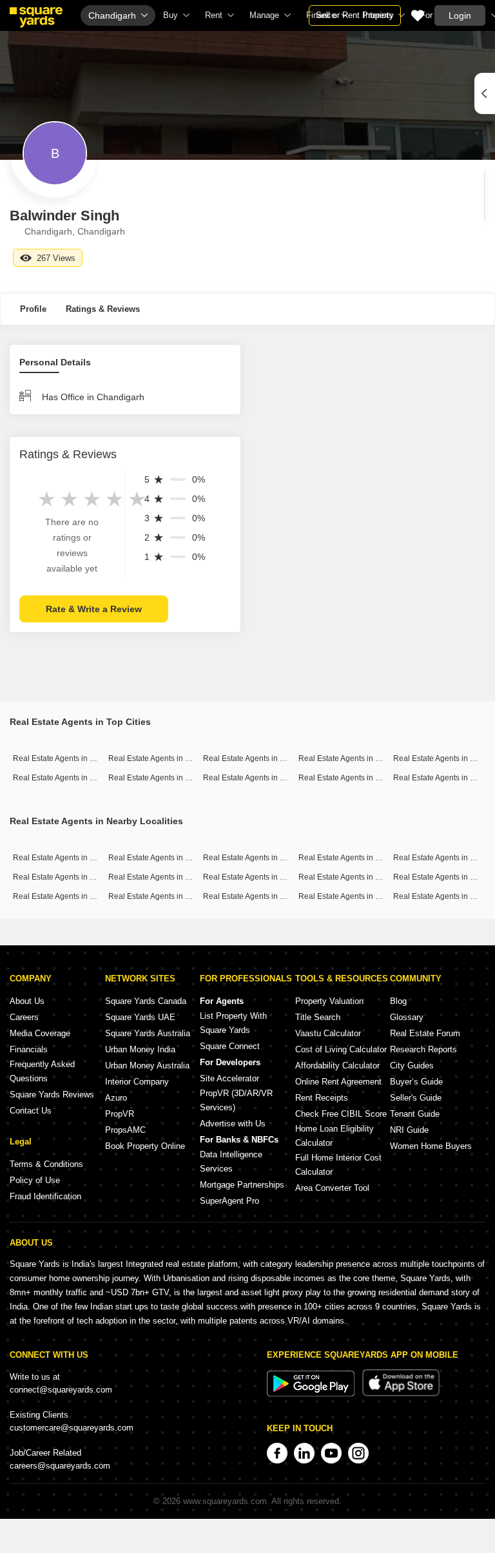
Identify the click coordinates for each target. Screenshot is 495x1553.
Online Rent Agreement (338, 1081)
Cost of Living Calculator (341, 1049)
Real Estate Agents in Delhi (346, 758)
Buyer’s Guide (416, 1081)
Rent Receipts (321, 1098)
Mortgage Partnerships (242, 1185)
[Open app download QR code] (484, 93)
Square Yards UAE (140, 1017)
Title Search (317, 1017)
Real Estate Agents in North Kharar (74, 896)
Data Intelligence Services (231, 1161)
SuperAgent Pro (229, 1201)
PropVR (119, 1114)
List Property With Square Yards (233, 1023)
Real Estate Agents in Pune (441, 758)
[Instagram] (358, 1453)
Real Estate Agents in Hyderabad (166, 777)
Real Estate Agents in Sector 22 (163, 896)
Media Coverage (40, 1033)
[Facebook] (277, 1453)
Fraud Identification (45, 1196)
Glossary (406, 1017)
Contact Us (31, 1110)
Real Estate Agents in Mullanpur (164, 857)
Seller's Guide (416, 1098)
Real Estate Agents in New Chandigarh (176, 877)
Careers (24, 1017)
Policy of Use (35, 1180)
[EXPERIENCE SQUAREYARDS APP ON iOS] (401, 1393)
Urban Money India (140, 1049)
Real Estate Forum (425, 1033)
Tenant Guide (415, 1114)
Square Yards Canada (145, 1001)
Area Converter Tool (332, 1188)
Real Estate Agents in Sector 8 (351, 896)
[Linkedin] (304, 1453)
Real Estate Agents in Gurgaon (257, 758)
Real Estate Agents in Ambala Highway (81, 877)
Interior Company (137, 1081)
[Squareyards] (36, 17)
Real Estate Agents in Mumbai (65, 758)
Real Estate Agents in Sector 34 (258, 896)
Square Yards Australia (147, 1033)
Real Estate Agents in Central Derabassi (368, 857)
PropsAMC (125, 1130)
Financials (29, 1049)
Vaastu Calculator (328, 1033)
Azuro (116, 1098)
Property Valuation (329, 1001)
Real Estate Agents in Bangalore (165, 758)
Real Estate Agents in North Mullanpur (79, 857)
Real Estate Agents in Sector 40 (353, 877)
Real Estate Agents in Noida (252, 777)
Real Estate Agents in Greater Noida (361, 777)
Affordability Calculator (337, 1065)
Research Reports (423, 1049)
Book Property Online (145, 1146)
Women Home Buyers (431, 1146)
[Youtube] (331, 1453)
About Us (27, 1001)
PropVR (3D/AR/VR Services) (236, 1100)
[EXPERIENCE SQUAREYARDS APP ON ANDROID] (312, 1393)
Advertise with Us (233, 1123)
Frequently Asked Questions (42, 1071)
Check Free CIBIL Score (341, 1114)
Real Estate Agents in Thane (62, 777)
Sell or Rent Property (355, 15)
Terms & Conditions (46, 1164)
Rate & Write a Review (94, 609)
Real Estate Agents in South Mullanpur (270, 857)
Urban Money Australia (147, 1065)
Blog (398, 1001)
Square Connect (230, 1046)
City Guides (412, 1065)
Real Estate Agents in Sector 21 (258, 877)
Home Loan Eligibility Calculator (334, 1136)
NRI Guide (409, 1130)
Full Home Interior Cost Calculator (338, 1165)
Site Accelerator (229, 1078)
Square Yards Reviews (52, 1094)
